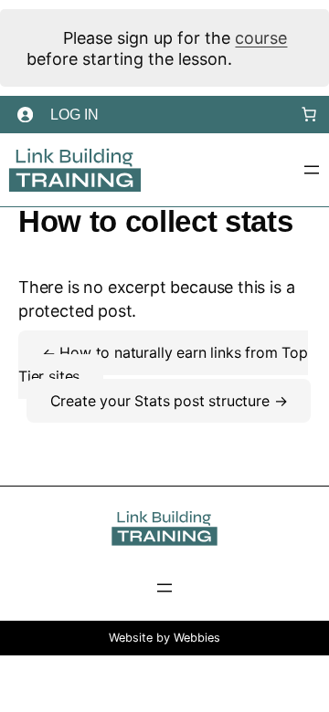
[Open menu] (312, 170)
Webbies (197, 637)
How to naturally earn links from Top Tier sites (163, 365)
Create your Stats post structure (162, 401)
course (261, 37)
